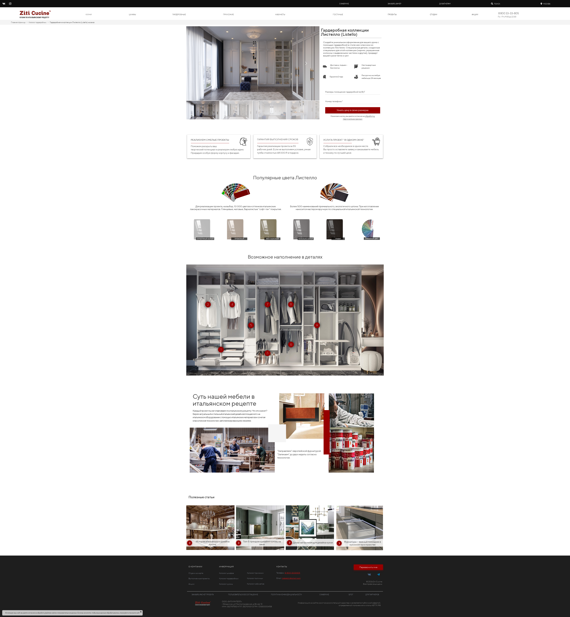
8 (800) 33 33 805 (292, 573)
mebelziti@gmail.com (291, 578)
